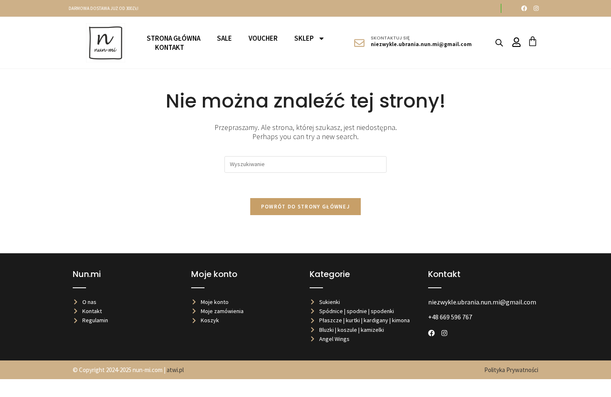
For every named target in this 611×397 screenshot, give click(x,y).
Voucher (263, 38)
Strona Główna (173, 38)
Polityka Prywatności (511, 370)
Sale (224, 38)
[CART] (532, 41)
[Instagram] (536, 8)
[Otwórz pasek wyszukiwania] (499, 42)
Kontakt (169, 47)
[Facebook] (524, 8)
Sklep (304, 38)
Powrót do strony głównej (305, 206)
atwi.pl (175, 370)
